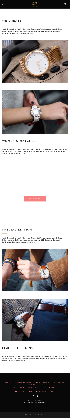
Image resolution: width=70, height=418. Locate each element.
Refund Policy (34, 387)
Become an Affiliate (35, 384)
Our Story (9, 382)
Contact (61, 382)
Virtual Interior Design (45, 391)
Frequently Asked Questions (28, 382)
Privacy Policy (19, 387)
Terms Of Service (50, 387)
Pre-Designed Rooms (23, 391)
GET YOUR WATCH (35, 199)
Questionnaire (49, 382)
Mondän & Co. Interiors (38, 415)
